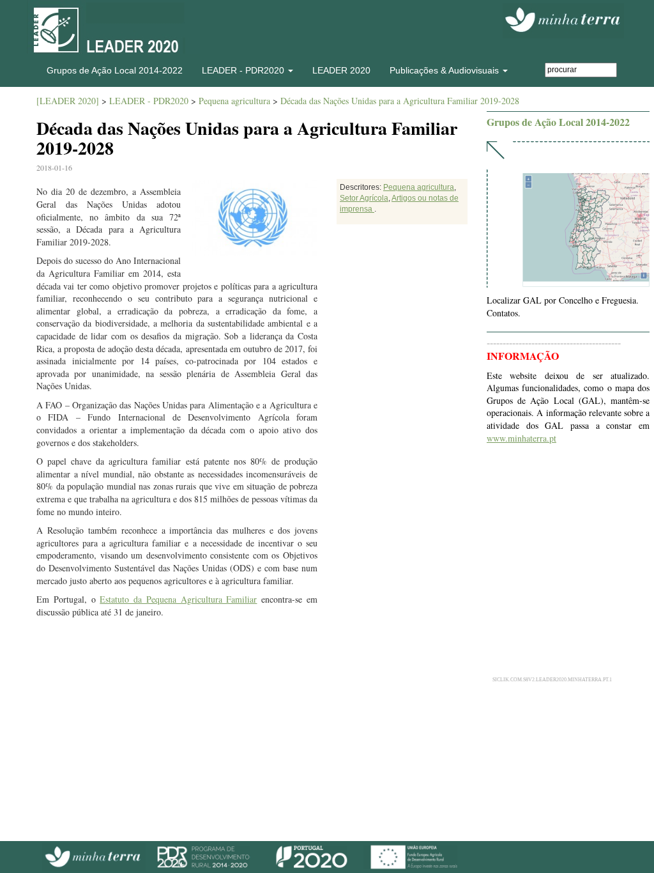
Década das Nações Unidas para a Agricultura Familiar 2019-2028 (399, 101)
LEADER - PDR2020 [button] (244, 70)
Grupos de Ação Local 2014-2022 (115, 70)
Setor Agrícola (364, 198)
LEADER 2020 (341, 70)
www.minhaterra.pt (521, 438)
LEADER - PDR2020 (148, 101)
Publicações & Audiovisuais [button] (445, 70)
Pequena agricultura (234, 101)
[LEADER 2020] (67, 101)
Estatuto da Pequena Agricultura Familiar (178, 599)
